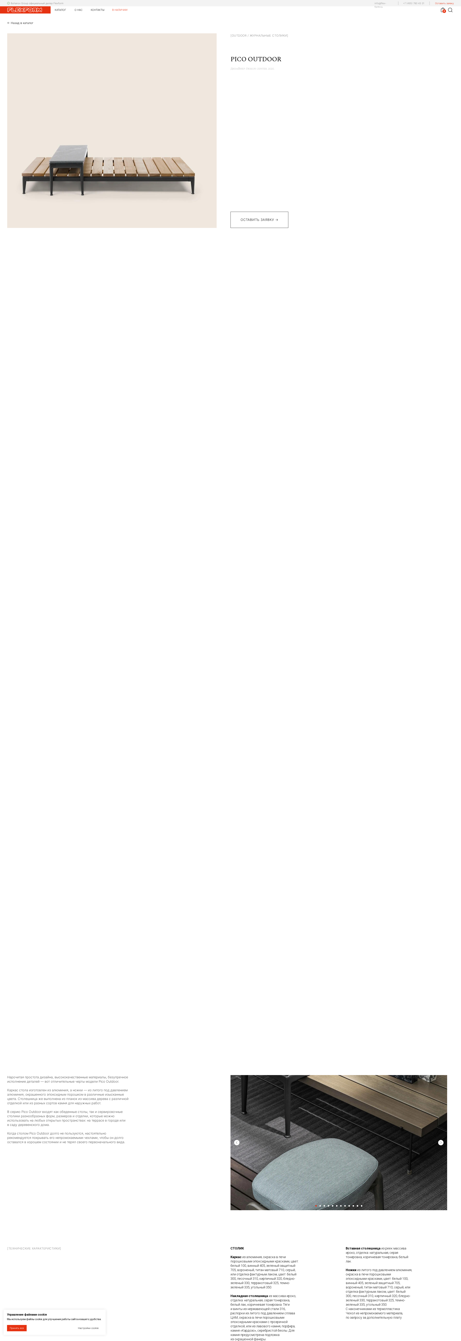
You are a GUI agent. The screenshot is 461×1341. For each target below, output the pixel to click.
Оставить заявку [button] (444, 3)
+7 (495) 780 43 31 (413, 3)
